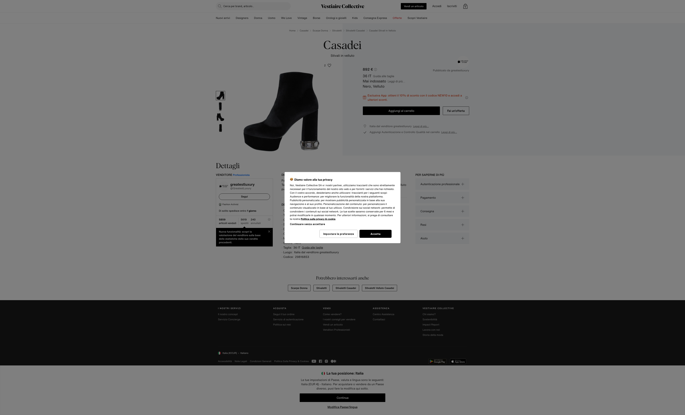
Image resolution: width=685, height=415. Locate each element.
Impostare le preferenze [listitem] (338, 234)
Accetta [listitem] (375, 234)
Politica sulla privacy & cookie (318, 219)
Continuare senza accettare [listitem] (307, 224)
